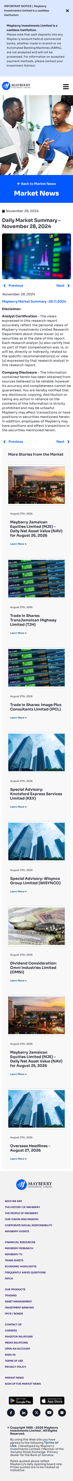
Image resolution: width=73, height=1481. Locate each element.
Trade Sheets (14, 1260)
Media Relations (16, 1342)
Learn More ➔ (18, 543)
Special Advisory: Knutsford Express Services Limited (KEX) (36, 794)
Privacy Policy (15, 1366)
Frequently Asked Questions (25, 1272)
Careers (11, 1330)
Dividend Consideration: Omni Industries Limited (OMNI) (33, 967)
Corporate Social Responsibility (28, 1225)
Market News (14, 1377)
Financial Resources (20, 1242)
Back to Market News (38, 184)
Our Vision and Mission (21, 1219)
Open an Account (17, 1348)
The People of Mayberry (21, 1213)
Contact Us (13, 1324)
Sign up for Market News (23, 1383)
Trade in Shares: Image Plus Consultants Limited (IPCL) (35, 707)
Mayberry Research (19, 1248)
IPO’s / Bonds (14, 1313)
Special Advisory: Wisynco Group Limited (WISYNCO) (35, 880)
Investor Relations (19, 1336)
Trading (11, 1295)
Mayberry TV (14, 1254)
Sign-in (10, 1354)
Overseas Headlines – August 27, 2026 (30, 1148)
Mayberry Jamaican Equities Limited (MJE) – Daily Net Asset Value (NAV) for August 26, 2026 (36, 529)
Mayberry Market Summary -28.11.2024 (34, 301)
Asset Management (18, 1301)
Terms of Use (14, 1360)
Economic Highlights (20, 1266)
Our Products (15, 1289)
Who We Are (13, 1201)
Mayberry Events (17, 1231)
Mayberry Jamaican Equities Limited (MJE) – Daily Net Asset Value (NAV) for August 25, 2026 (36, 1059)
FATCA (9, 1278)
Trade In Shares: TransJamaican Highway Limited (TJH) (33, 620)
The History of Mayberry (22, 1207)
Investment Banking (19, 1307)
